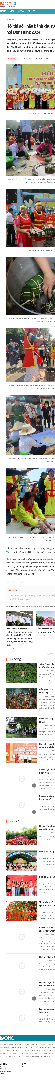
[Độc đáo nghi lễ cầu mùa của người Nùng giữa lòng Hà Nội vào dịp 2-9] (21, 991)
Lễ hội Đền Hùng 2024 (16, 596)
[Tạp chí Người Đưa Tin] (41, 1016)
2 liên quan (51, 803)
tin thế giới (15, 1053)
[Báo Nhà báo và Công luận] (39, 636)
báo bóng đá (28, 1047)
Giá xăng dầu (5, 1047)
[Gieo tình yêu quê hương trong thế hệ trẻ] (21, 860)
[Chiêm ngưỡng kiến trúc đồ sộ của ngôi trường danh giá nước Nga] (21, 778)
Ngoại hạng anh (47, 1044)
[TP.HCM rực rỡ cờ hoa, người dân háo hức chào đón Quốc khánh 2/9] (21, 911)
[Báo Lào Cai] (8, 649)
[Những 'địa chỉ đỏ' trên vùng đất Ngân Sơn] (21, 966)
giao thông (35, 1056)
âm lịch (28, 599)
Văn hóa (10, 20)
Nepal (36, 1047)
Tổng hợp (24, 1067)
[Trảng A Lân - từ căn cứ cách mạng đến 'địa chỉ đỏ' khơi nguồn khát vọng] (21, 673)
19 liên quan (38, 58)
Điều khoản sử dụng (5, 1069)
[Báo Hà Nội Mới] (41, 833)
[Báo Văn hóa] (41, 696)
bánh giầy (30, 596)
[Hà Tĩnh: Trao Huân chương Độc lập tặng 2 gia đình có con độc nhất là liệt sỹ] (21, 753)
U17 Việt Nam (36, 1050)
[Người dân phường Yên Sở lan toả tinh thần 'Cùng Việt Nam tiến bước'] (21, 835)
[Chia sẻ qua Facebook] (8, 581)
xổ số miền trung (27, 1053)
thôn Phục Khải (48, 1053)
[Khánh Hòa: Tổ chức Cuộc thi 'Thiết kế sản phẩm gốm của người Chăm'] (21, 936)
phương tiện (5, 1053)
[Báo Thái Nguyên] (42, 961)
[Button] (17, 59)
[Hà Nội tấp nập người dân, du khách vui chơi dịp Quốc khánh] (21, 727)
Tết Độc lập (47, 1050)
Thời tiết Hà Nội (28, 1044)
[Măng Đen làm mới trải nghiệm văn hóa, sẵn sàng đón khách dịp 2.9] (21, 698)
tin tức (27, 1056)
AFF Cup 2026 (17, 1050)
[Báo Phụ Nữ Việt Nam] (43, 880)
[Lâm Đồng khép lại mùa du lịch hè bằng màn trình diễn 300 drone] (21, 1018)
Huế (20, 1044)
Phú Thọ (14, 590)
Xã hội (38, 1044)
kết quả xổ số (18, 1056)
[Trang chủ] (8, 4)
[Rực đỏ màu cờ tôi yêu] (21, 885)
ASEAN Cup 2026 (46, 1056)
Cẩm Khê (20, 599)
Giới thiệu (3, 1067)
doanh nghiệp (44, 1047)
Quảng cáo (3, 1073)
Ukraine (3, 1044)
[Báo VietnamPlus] (42, 671)
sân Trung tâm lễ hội (43, 596)
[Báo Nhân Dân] (11, 58)
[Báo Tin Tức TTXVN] (41, 725)
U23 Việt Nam (5, 1050)
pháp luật (27, 1050)
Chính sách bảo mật (5, 1071)
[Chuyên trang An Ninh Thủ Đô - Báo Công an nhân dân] (40, 803)
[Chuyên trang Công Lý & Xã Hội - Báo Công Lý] (40, 855)
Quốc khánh (12, 1044)
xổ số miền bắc (6, 1056)
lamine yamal (16, 1047)
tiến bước (38, 1053)
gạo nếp (11, 599)
